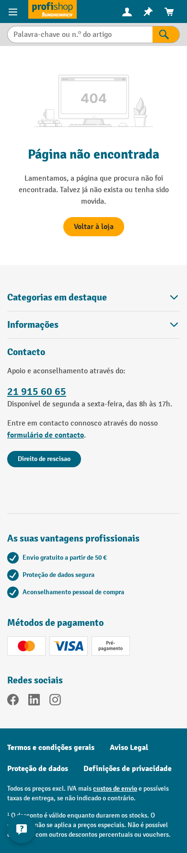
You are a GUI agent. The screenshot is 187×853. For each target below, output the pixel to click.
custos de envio (115, 788)
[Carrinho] (169, 11)
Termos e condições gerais (50, 747)
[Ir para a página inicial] (52, 9)
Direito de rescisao (44, 459)
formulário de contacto (45, 435)
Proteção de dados (37, 768)
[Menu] (14, 11)
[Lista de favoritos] (148, 11)
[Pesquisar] (166, 34)
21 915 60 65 (36, 391)
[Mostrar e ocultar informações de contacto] (21, 829)
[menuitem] (127, 11)
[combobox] (79, 34)
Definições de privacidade (127, 768)
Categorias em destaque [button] (57, 297)
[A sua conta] (127, 11)
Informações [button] (32, 325)
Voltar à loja (94, 226)
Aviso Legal (129, 747)
